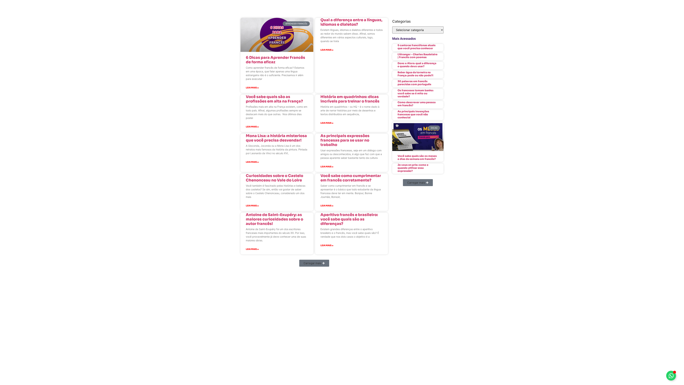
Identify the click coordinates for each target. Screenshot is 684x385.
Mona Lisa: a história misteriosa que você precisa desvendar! (276, 138)
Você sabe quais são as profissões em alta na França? (274, 99)
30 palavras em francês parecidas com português (414, 83)
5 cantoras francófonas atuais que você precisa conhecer (417, 47)
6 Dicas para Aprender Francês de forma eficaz (275, 59)
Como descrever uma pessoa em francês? (417, 104)
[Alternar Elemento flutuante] (671, 376)
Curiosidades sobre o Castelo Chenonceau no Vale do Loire (274, 178)
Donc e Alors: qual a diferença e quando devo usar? (417, 65)
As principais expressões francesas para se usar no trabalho (344, 140)
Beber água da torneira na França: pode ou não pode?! (415, 74)
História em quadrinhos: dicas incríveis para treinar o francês (349, 99)
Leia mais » (252, 87)
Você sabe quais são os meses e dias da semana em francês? (417, 157)
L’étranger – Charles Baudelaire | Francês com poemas (417, 56)
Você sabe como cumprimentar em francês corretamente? (350, 178)
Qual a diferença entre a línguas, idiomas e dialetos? (351, 22)
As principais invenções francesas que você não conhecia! (413, 114)
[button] (314, 263)
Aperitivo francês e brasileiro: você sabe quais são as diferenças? (349, 219)
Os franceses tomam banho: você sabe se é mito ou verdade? (416, 93)
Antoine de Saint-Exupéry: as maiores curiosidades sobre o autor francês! (274, 219)
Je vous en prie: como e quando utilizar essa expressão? (413, 168)
